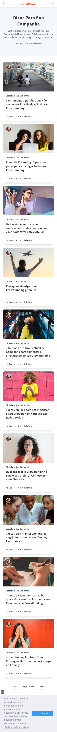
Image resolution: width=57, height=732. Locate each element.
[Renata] (8, 67)
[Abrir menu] (3, 3)
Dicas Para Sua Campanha (17, 95)
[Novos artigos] (15, 686)
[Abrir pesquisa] (53, 3)
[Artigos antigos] (42, 686)
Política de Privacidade (17, 727)
